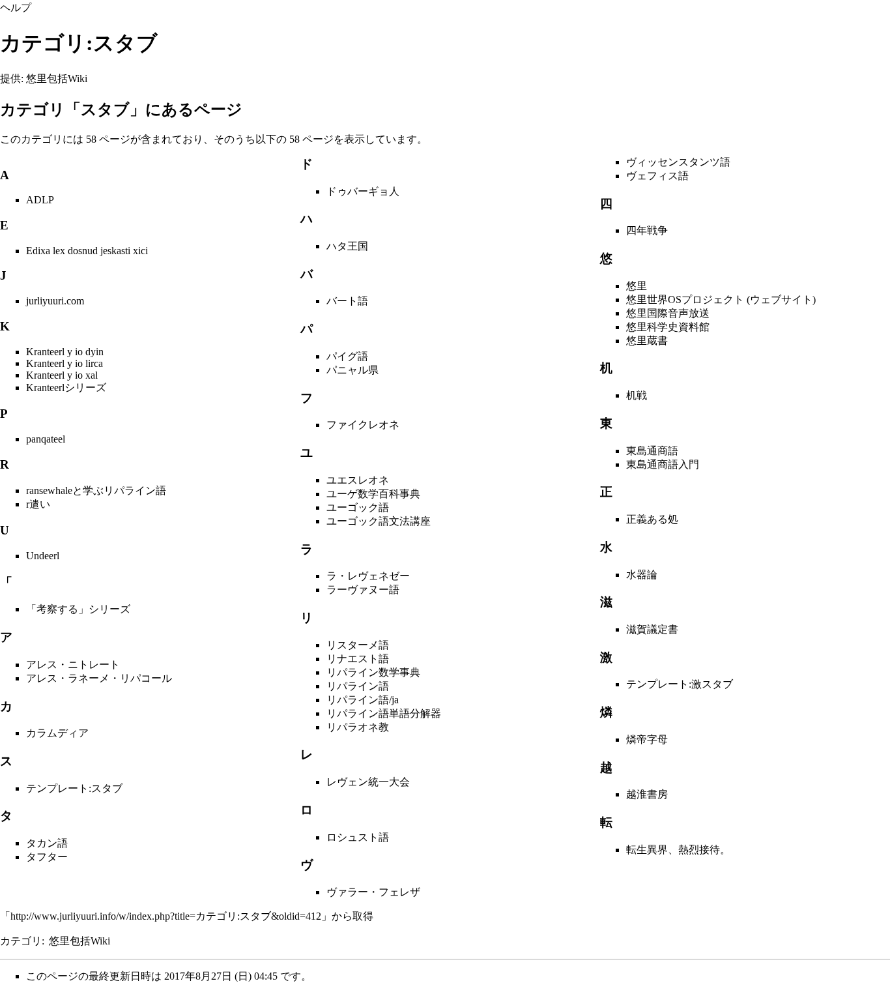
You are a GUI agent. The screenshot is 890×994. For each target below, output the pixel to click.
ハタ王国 (347, 246)
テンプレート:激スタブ (679, 684)
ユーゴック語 (357, 507)
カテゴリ (21, 940)
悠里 (636, 285)
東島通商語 (652, 450)
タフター (47, 856)
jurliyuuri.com (55, 300)
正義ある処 (652, 519)
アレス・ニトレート (73, 664)
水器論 (641, 574)
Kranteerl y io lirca (64, 363)
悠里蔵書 (647, 340)
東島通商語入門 (662, 464)
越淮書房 (647, 794)
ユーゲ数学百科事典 (373, 493)
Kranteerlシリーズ (66, 387)
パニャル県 (352, 369)
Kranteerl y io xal (62, 375)
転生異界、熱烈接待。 (678, 849)
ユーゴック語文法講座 (378, 521)
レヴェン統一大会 (368, 781)
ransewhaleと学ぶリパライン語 (96, 490)
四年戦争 (647, 230)
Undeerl (42, 555)
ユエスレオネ (357, 480)
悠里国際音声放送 (668, 313)
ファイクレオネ (362, 424)
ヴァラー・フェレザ (373, 892)
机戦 (636, 395)
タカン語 (47, 843)
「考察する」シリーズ (78, 609)
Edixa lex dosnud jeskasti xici (87, 250)
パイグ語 (347, 356)
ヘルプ (15, 7)
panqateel (45, 439)
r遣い (38, 504)
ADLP (40, 199)
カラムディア (57, 732)
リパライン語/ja (362, 699)
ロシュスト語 (357, 837)
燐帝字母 (647, 739)
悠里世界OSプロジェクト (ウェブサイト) (721, 299)
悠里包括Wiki (79, 940)
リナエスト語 (357, 658)
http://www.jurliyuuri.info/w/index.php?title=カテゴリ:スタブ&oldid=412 (165, 916)
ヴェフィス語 (657, 175)
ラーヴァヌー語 (362, 589)
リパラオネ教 (357, 727)
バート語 (347, 300)
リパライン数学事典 (373, 672)
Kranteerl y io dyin (65, 351)
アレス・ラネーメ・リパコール (99, 678)
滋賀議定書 (652, 629)
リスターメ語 (357, 644)
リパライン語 (357, 686)
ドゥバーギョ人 (362, 191)
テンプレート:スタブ (74, 788)
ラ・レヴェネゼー (368, 575)
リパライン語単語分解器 (383, 713)
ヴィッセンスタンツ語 (678, 162)
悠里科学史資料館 (668, 326)
